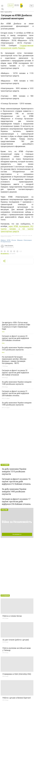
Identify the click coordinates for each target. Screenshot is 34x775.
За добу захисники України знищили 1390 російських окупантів (16, 404)
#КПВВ (8, 240)
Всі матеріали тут (17, 534)
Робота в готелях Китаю (12, 616)
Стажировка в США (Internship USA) (17, 674)
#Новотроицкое (28, 240)
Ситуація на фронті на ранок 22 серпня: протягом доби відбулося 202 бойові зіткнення (15, 372)
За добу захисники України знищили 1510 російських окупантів (14, 471)
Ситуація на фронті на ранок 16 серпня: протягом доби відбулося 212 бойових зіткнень (16, 481)
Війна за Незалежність (17, 522)
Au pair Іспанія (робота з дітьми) (16, 640)
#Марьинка (20, 240)
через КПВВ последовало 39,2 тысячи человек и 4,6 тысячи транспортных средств (17, 228)
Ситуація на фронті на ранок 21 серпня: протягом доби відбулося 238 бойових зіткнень (15, 393)
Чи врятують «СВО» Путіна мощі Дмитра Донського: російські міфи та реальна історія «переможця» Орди (16, 325)
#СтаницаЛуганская (6, 241)
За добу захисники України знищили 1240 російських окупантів (16, 383)
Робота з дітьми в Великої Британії (17, 698)
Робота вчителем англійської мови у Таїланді (17, 649)
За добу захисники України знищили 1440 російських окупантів (14, 491)
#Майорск (3, 240)
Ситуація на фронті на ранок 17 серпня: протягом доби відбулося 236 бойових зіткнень (16, 501)
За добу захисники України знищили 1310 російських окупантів (16, 348)
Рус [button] (31, 5)
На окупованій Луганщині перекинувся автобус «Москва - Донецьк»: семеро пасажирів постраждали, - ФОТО (14, 360)
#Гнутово (13, 240)
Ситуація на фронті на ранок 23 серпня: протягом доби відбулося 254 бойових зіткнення (15, 338)
